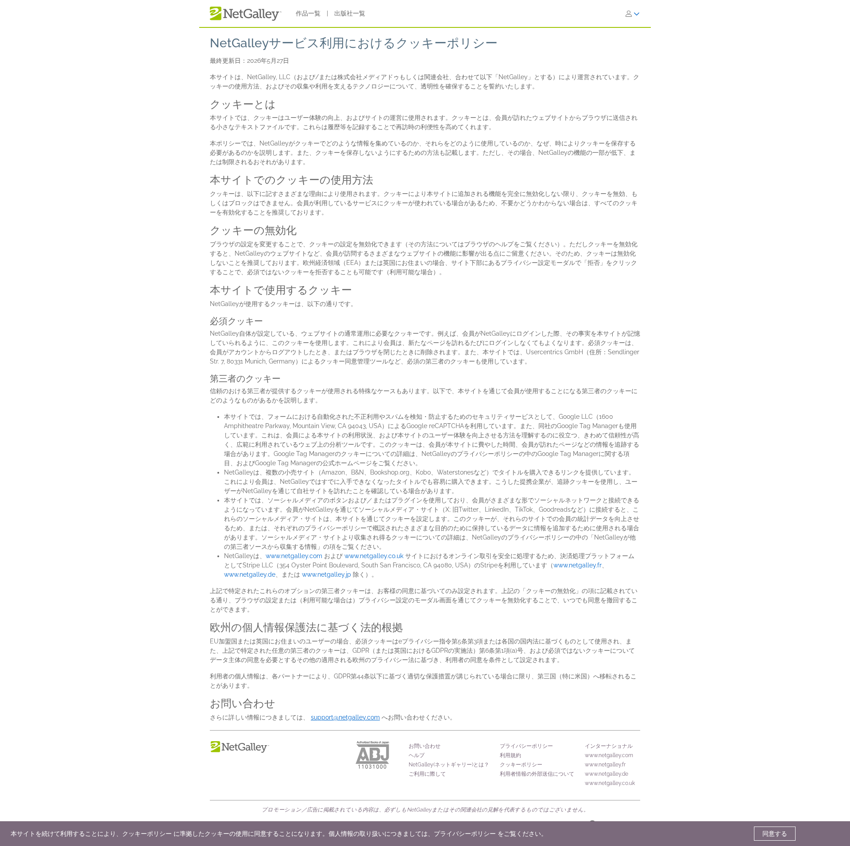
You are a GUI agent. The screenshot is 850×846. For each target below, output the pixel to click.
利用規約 (510, 755)
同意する (774, 833)
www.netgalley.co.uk (373, 555)
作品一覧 (308, 13)
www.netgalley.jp (326, 574)
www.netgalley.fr (577, 565)
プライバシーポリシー (526, 746)
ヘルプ (417, 755)
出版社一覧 (349, 13)
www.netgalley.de (249, 574)
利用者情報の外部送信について (537, 774)
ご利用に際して (427, 774)
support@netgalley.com (345, 717)
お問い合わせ (424, 746)
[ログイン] (632, 14)
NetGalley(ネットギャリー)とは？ (449, 765)
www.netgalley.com (294, 555)
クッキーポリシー (521, 765)
